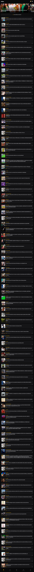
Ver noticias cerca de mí (17, 14)
